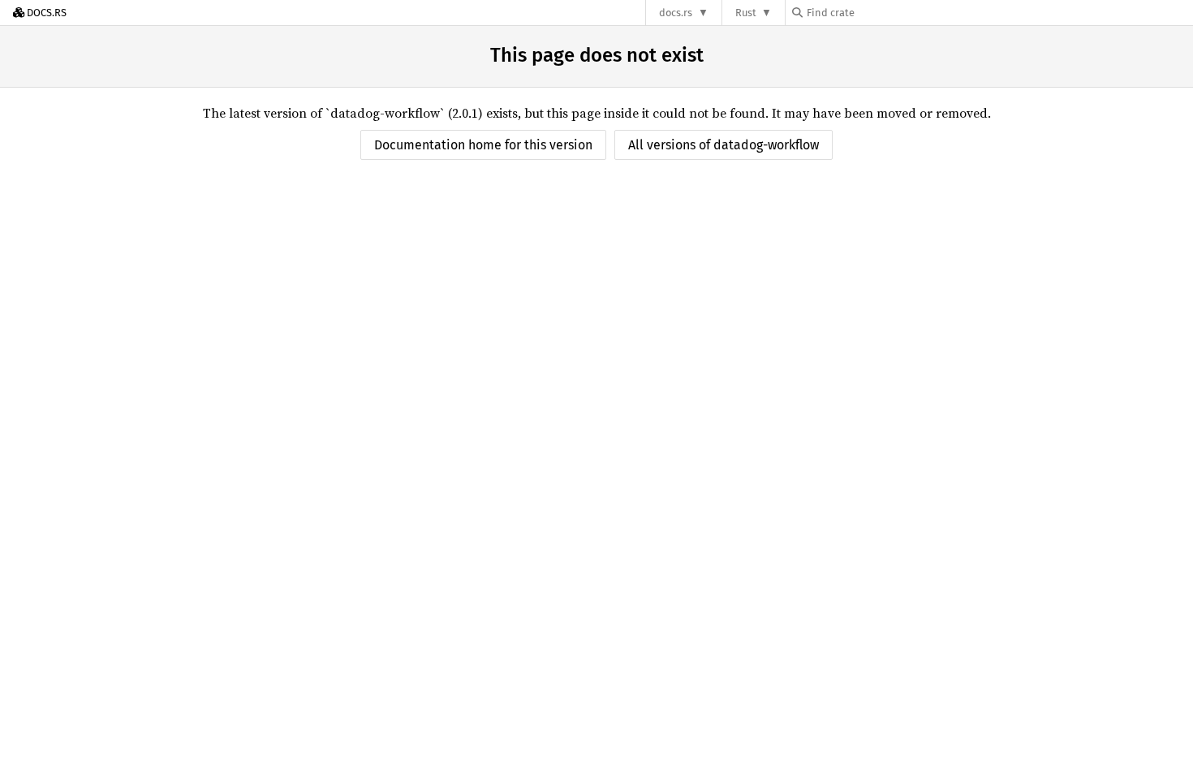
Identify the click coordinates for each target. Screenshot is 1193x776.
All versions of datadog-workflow (723, 145)
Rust (745, 12)
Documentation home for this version (483, 145)
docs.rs (675, 12)
